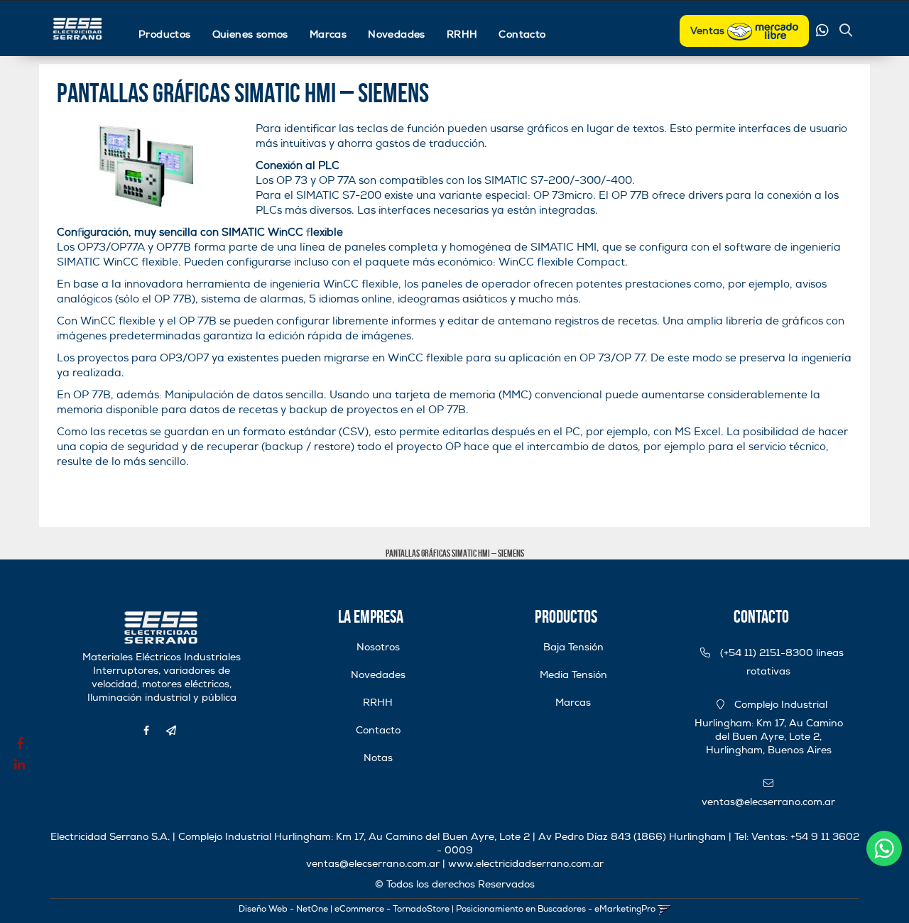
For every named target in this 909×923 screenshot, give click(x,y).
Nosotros (378, 647)
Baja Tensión (573, 647)
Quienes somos (250, 34)
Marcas (328, 34)
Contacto (522, 34)
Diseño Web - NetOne (283, 909)
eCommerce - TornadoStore (392, 909)
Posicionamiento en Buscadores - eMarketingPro (555, 909)
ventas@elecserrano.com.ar (373, 864)
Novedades (396, 34)
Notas (378, 758)
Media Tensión (573, 675)
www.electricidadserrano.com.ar (526, 864)
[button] (845, 32)
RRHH (462, 34)
